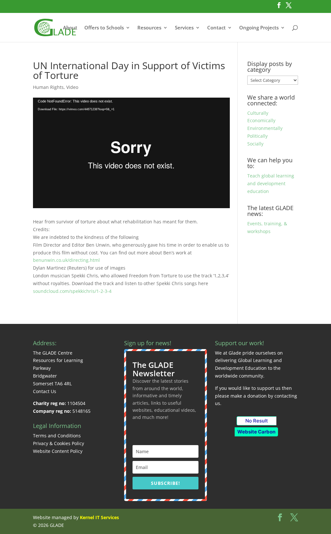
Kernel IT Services (99, 517)
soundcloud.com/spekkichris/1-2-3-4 (72, 291)
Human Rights (48, 87)
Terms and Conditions (57, 436)
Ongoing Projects (259, 28)
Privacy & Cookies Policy (58, 443)
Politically (257, 136)
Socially (255, 144)
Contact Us (44, 391)
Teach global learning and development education (270, 183)
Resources (149, 28)
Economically (261, 120)
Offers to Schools (104, 28)
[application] (131, 153)
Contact (216, 28)
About (70, 28)
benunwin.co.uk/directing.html (66, 260)
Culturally (257, 113)
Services (184, 28)
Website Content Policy (57, 451)
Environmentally (265, 128)
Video (72, 87)
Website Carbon (256, 432)
